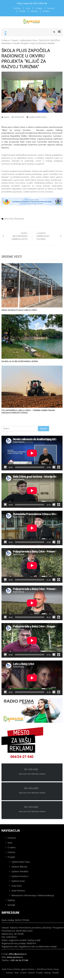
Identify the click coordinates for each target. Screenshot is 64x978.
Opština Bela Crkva (28, 40)
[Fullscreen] (58, 467)
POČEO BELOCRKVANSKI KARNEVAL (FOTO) (19, 236)
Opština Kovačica (19, 876)
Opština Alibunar (19, 866)
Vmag (56, 969)
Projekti (22, 11)
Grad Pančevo (18, 890)
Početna (17, 8)
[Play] (5, 467)
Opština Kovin (18, 881)
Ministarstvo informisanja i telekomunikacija (32, 895)
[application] (32, 453)
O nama (38, 8)
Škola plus (19, 219)
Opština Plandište (19, 871)
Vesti (28, 8)
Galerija (34, 11)
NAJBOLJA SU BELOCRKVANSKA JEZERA (19, 361)
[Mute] (53, 467)
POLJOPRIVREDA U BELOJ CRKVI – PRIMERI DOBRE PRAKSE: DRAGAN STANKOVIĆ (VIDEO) (28, 411)
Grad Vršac (16, 885)
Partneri (50, 8)
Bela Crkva (9, 219)
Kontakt (46, 11)
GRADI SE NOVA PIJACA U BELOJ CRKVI (19, 310)
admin (6, 117)
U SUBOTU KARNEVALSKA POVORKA (43, 236)
